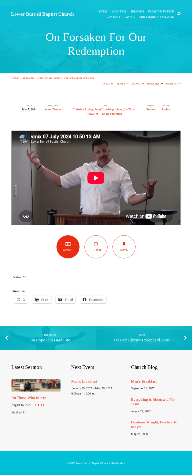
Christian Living (49, 78)
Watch (68, 250)
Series (121, 83)
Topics (105, 83)
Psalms (150, 109)
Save (124, 249)
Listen (96, 250)
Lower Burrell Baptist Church (42, 14)
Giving (130, 16)
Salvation (92, 114)
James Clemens (53, 109)
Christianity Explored (156, 16)
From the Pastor (161, 11)
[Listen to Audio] (42, 405)
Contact (113, 16)
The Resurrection (111, 114)
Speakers (153, 83)
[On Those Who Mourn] (36, 388)
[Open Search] (178, 13)
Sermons (137, 11)
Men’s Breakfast (84, 381)
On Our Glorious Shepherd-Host (142, 340)
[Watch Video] (37, 405)
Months (172, 83)
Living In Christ (125, 109)
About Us (119, 11)
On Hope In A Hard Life (50, 340)
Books (136, 83)
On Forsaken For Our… (80, 78)
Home (103, 11)
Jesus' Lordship (104, 109)
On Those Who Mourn (29, 398)
